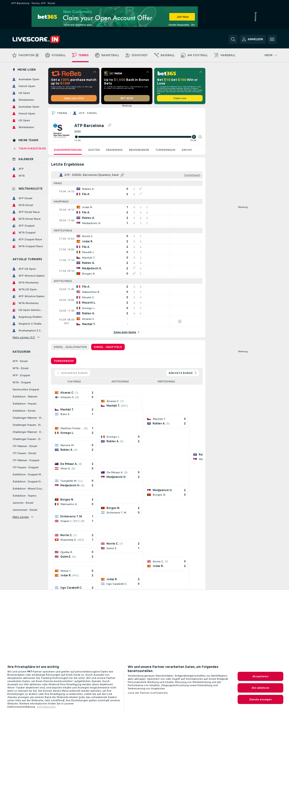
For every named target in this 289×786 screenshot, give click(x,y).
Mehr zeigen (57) (24, 337)
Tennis (62, 113)
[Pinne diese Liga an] (109, 125)
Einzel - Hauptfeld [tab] (108, 347)
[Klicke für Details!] (127, 191)
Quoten (94, 149)
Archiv (187, 149)
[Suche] (233, 39)
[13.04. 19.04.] (138, 136)
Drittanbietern (46, 706)
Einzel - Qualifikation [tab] (70, 347)
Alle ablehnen (260, 687)
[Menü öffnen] (272, 39)
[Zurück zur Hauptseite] (44, 39)
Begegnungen (139, 149)
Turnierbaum (165, 149)
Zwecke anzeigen (260, 699)
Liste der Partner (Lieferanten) (148, 692)
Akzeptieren (260, 676)
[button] (200, 136)
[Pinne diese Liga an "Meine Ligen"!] (122, 175)
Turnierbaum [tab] (64, 361)
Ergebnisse (114, 149)
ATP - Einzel (88, 113)
